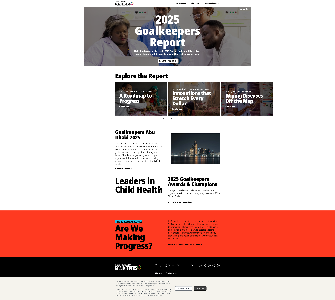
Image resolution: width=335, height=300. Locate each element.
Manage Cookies (183, 288)
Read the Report (166, 61)
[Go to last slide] (164, 118)
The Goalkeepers (212, 3)
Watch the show (122, 169)
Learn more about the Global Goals (184, 245)
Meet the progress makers (180, 202)
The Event (195, 3)
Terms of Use (161, 295)
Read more (124, 106)
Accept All (200, 288)
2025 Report (181, 3)
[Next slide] (171, 118)
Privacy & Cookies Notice (135, 295)
